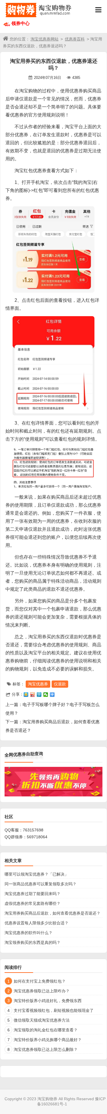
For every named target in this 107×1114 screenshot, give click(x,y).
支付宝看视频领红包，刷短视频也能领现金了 (54, 1010)
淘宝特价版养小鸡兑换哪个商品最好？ (48, 1039)
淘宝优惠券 (38, 684)
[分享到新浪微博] (32, 694)
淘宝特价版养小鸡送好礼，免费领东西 (48, 1000)
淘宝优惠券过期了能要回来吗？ (32, 893)
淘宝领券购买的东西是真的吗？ (32, 942)
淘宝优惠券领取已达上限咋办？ (42, 991)
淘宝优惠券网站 (44, 39)
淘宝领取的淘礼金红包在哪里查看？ (46, 1030)
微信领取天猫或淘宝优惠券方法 (42, 1020)
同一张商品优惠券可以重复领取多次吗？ (40, 884)
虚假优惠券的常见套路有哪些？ (32, 903)
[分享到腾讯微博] (39, 694)
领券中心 (20, 23)
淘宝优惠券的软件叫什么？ (29, 932)
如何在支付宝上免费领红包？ (40, 981)
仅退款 (60, 684)
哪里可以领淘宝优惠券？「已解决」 (36, 874)
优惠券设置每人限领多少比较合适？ (36, 923)
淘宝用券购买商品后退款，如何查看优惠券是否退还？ (52, 913)
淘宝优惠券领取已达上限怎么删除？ (46, 1049)
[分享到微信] (45, 694)
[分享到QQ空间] (26, 694)
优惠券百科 (75, 39)
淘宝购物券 (47, 1098)
